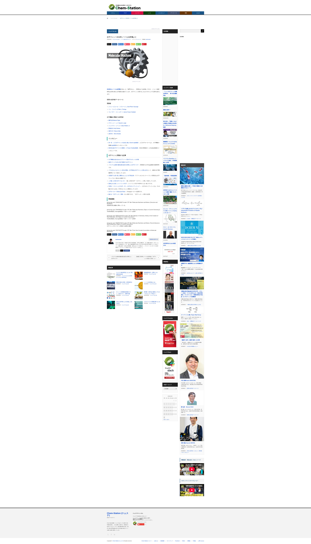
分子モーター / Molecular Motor (117, 191)
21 (172, 410)
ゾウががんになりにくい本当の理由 (118, 170)
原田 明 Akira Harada (115, 133)
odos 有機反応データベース (194, 218)
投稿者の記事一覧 (154, 239)
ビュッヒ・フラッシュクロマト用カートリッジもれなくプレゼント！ (170, 210)
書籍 (186, 13)
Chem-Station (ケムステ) (117, 514)
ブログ (125, 13)
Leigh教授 (113, 145)
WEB (118, 250)
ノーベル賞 (123, 39)
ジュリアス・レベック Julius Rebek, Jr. (119, 125)
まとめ (198, 13)
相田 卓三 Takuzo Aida (114, 131)
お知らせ (156, 540)
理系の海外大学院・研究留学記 (124, 282)
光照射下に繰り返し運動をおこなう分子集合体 (121, 175)
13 (170, 407)
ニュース (137, 13)
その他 (188, 346)
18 (166, 410)
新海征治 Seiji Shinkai (114, 128)
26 (168, 414)
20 (170, 410)
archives (189, 273)
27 (170, 414)
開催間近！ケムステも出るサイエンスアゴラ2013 (170, 142)
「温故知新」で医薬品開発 (170, 175)
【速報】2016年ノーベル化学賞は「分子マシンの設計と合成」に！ (146, 257)
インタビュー (161, 13)
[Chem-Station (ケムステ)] (124, 7)
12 (168, 407)
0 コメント (138, 39)
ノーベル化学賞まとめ (149, 282)
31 (164, 417)
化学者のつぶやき (197, 245)
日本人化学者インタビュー (193, 450)
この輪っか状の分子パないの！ (117, 181)
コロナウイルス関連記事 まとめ (152, 301)
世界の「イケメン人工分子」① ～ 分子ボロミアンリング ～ (125, 186)
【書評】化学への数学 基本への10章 (190, 340)
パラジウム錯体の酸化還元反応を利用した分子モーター (124, 165)
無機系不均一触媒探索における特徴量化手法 (192, 264)
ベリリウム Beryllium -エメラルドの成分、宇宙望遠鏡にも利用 (170, 160)
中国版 (194, 540)
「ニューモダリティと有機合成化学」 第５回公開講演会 (170, 93)
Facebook (127, 250)
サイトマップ (170, 540)
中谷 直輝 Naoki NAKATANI (188, 380)
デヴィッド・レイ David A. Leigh (117, 123)
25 (166, 414)
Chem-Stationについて (147, 540)
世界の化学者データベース (193, 388)
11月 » (167, 419)
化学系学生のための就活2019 (169, 244)
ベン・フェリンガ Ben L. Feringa (117, 109)
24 (164, 414)
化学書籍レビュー (194, 346)
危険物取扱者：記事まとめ (151, 272)
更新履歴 (162, 540)
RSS (114, 534)
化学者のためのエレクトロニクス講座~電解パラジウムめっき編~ (170, 192)
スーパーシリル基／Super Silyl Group (191, 314)
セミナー (193, 273)
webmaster (148, 39)
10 (164, 407)
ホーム (113, 13)
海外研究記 (124, 277)
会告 (196, 273)
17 (164, 410)
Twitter (183, 540)
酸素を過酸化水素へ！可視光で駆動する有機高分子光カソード (192, 186)
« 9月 (164, 419)
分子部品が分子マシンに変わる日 (138, 170)
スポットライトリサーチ (192, 195)
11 (166, 407)
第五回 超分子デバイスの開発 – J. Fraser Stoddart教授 (123, 148)
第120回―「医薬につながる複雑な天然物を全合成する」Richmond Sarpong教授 (170, 124)
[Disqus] (133, 331)
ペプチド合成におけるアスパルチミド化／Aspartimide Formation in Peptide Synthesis (192, 210)
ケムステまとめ (116, 39)
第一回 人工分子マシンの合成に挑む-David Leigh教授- (124, 142)
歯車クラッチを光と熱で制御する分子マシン (121, 162)
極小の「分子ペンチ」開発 (116, 194)
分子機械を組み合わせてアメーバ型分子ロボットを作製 (124, 159)
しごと (149, 13)
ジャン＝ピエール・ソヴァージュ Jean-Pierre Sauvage (123, 106)
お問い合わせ (201, 540)
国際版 (188, 540)
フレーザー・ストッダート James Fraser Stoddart (122, 112)
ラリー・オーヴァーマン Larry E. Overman (169, 228)
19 (168, 410)
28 (172, 414)
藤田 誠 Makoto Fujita (114, 120)
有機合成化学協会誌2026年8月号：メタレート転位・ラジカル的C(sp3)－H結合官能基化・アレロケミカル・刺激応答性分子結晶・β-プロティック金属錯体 (192, 294)
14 (172, 407)
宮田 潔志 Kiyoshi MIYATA (188, 443)
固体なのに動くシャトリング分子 (118, 183)
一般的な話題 (190, 245)
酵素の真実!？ (166, 109)
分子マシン (128, 39)
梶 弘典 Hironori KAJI (187, 407)
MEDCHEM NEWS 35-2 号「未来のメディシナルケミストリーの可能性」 (192, 238)
